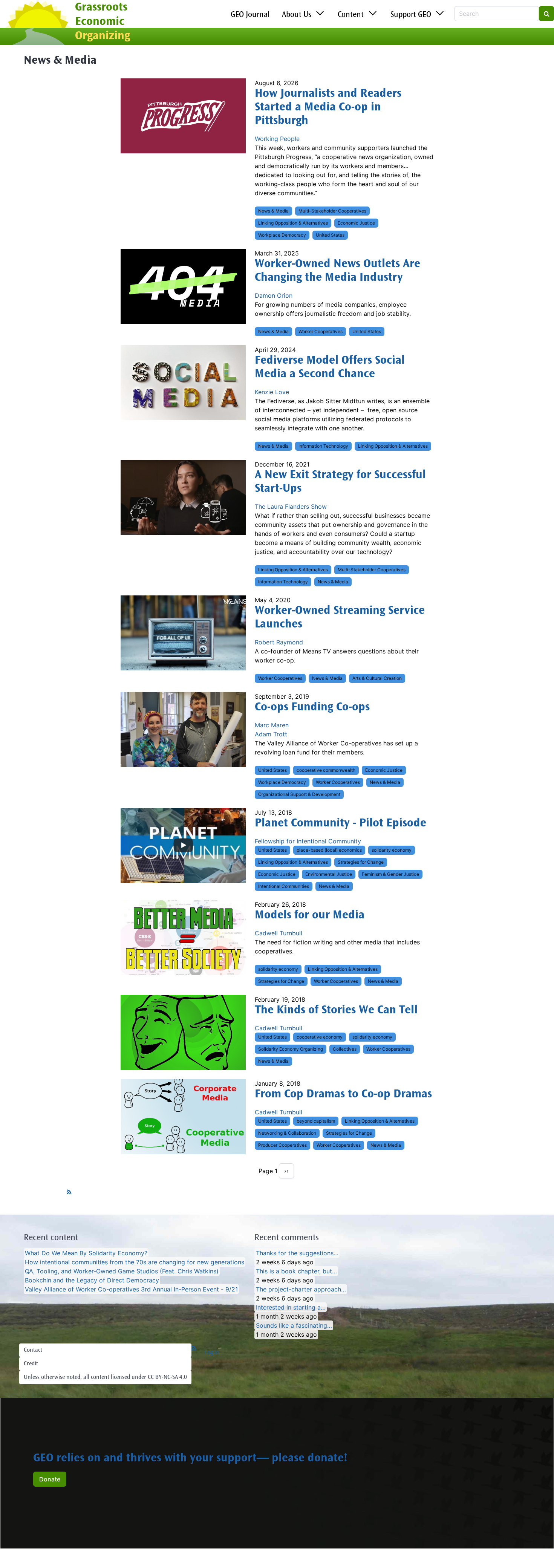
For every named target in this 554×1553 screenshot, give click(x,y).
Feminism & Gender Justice (390, 874)
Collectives (345, 1049)
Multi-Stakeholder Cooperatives (332, 211)
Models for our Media (309, 916)
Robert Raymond (279, 642)
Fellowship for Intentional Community (308, 841)
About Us (296, 15)
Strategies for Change (361, 862)
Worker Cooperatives (320, 331)
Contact (33, 1350)
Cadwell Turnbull (278, 933)
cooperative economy (320, 1037)
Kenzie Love (272, 392)
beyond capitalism (316, 1121)
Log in (212, 1353)
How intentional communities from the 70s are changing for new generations (134, 1262)
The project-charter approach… (301, 1289)
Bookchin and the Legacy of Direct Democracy (92, 1280)
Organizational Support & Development (299, 794)
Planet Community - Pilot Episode (340, 824)
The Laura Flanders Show (291, 506)
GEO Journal (250, 15)
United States (330, 235)
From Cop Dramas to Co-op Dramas (343, 1095)
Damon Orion (273, 295)
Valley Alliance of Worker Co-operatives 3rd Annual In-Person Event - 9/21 (131, 1289)
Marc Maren (272, 725)
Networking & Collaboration (287, 1133)
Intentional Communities (283, 886)
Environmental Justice (328, 874)
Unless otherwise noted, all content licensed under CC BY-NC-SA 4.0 (105, 1377)
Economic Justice (356, 223)
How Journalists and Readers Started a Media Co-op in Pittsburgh (328, 107)
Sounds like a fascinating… (294, 1325)
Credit (31, 1364)
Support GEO (410, 15)
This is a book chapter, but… (296, 1271)
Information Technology (323, 446)
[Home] (37, 23)
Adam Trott (271, 734)
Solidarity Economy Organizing (290, 1049)
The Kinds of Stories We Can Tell (336, 1011)
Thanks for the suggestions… (297, 1253)
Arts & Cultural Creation (377, 678)
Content (351, 15)
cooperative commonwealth (326, 770)
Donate (49, 1479)
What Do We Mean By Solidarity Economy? (86, 1253)
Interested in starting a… (291, 1307)
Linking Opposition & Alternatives (293, 223)
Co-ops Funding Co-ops (312, 708)
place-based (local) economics (329, 850)
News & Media (273, 211)
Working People (277, 138)
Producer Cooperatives (282, 1145)
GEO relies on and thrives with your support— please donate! (190, 1459)
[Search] (546, 13)
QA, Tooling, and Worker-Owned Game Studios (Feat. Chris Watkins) (122, 1271)
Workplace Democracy (282, 235)
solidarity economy (392, 850)
